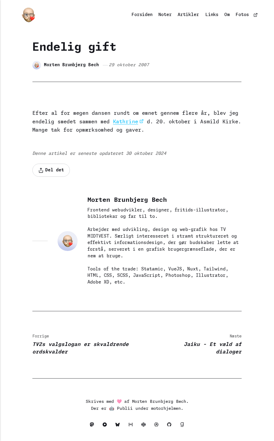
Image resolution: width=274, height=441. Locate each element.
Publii (125, 409)
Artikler (188, 15)
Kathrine (125, 121)
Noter (165, 15)
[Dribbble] (157, 425)
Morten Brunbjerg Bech (71, 65)
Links (211, 15)
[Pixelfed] (106, 425)
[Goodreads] (182, 425)
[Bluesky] (119, 425)
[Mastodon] (93, 425)
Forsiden (142, 15)
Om (227, 15)
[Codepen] (145, 425)
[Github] (170, 425)
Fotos (242, 15)
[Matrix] (131, 425)
